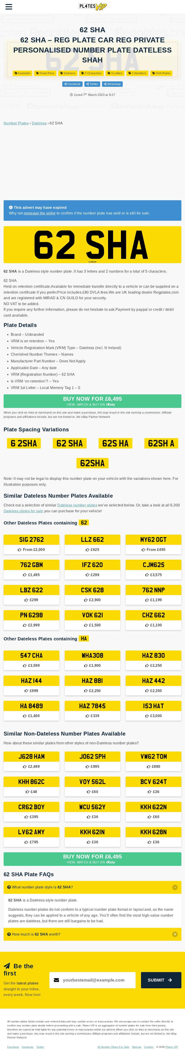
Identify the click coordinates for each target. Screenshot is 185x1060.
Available (23, 73)
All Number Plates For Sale (113, 1047)
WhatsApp (114, 84)
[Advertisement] (92, 163)
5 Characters (93, 73)
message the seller (40, 213)
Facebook (74, 84)
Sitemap (136, 1047)
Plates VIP (172, 1047)
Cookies (149, 1047)
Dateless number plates (77, 505)
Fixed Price (46, 73)
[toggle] (175, 887)
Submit (156, 980)
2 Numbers (138, 73)
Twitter (93, 84)
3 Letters (116, 73)
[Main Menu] (9, 7)
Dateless (69, 73)
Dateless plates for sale (23, 511)
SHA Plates (162, 73)
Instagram (28, 1047)
